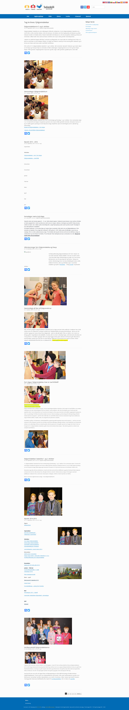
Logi (39, 93)
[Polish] (114, 2)
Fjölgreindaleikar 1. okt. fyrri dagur (33, 155)
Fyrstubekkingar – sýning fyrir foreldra (34, 586)
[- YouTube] (88, 7)
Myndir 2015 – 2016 (31, 142)
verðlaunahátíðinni (56, 679)
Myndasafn (88, 16)
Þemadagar (88, 26)
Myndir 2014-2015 (30, 519)
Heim (28, 16)
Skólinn (50, 16)
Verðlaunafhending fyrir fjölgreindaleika (34, 557)
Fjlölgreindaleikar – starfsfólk (31, 158)
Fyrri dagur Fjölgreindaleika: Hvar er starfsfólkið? (41, 382)
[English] (106, 2)
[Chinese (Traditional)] (103, 2)
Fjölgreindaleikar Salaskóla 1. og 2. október (39, 459)
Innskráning (28, 703)
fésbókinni (62, 264)
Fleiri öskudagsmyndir (29, 574)
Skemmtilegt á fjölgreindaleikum (35, 92)
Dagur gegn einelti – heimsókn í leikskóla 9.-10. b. (36, 555)
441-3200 (39, 707)
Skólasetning (27, 525)
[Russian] (119, 2)
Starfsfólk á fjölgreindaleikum (31, 544)
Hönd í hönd (27, 583)
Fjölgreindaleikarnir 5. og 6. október (36, 27)
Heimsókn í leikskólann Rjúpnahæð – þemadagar (36, 595)
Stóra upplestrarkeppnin (91, 32)
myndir (71, 264)
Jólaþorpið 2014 (28, 565)
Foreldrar (68, 16)
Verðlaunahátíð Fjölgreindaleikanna (36, 647)
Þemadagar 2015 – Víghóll (31, 592)
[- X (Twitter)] (85, 7)
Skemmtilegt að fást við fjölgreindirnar (38, 308)
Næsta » (79, 693)
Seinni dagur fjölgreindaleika (31, 542)
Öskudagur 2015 (28, 571)
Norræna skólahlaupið (29, 532)
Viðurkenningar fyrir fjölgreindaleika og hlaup (40, 247)
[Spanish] (121, 2)
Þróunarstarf (78, 16)
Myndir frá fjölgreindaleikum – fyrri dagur (34, 127)
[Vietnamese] (126, 2)
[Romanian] (116, 2)
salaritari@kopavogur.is (50, 707)
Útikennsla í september (30, 534)
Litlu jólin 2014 (36, 565)
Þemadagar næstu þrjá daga (34, 216)
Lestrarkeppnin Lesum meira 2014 (33, 549)
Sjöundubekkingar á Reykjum (31, 546)
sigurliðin (72, 679)
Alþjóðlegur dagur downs (91, 28)
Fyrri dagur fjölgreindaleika (31, 541)
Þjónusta (59, 16)
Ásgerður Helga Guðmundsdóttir (47, 28)
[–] (40, 7)
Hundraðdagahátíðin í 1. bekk (31, 569)
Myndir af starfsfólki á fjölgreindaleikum (34, 130)
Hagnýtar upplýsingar (38, 16)
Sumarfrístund (89, 30)
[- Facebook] (82, 7)
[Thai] (124, 2)
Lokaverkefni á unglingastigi (92, 24)
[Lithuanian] (111, 2)
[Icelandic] (109, 2)
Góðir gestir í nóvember (30, 554)
